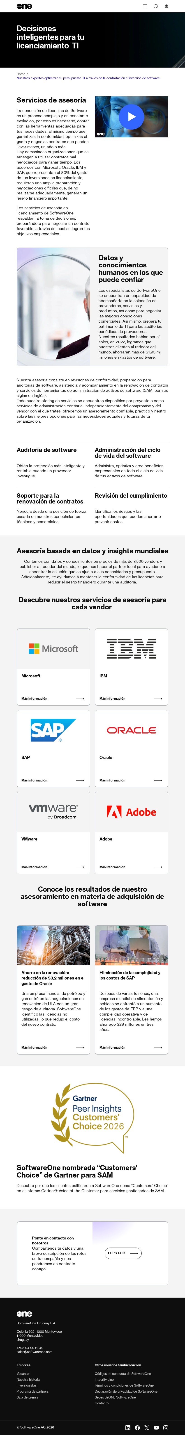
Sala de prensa (27, 1397)
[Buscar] (156, 6)
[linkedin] (127, 1427)
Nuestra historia (28, 1379)
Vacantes (23, 1374)
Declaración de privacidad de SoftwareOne (126, 1391)
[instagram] (165, 1427)
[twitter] (146, 1427)
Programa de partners (33, 1391)
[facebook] (137, 1427)
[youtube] (156, 1427)
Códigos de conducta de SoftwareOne (123, 1374)
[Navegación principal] (145, 6)
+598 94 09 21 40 (30, 1348)
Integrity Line (104, 1379)
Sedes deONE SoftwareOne (115, 1397)
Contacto (102, 1403)
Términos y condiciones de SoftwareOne (124, 1385)
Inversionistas (27, 1385)
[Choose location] (166, 6)
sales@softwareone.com (34, 1352)
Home (21, 74)
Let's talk (117, 1253)
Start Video (131, 117)
